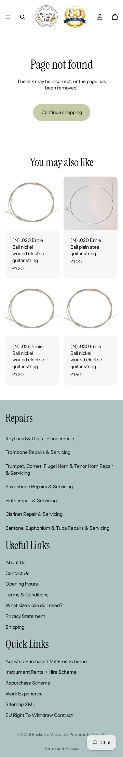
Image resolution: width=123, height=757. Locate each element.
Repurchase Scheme (27, 683)
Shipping (14, 627)
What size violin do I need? (34, 605)
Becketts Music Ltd (50, 734)
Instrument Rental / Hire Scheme (41, 672)
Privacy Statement (25, 616)
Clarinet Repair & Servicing (34, 514)
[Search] (22, 17)
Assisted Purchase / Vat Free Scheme (46, 661)
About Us (15, 562)
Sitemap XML (20, 704)
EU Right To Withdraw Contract (39, 715)
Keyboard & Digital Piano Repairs (40, 438)
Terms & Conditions (27, 595)
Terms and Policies (61, 748)
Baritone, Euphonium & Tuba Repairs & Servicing (57, 528)
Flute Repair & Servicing (31, 500)
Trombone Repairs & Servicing (37, 452)
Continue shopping (61, 112)
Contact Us (17, 573)
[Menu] (8, 17)
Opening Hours (21, 584)
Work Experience (24, 693)
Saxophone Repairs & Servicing (39, 486)
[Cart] (114, 17)
